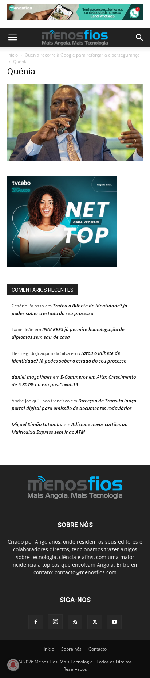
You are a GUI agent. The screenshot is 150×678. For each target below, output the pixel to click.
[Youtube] (114, 622)
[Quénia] (75, 159)
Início (12, 55)
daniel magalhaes (32, 377)
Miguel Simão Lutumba (37, 424)
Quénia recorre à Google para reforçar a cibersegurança (82, 55)
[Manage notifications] (13, 665)
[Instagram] (55, 621)
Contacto (97, 649)
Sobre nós (71, 649)
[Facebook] (35, 622)
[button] (12, 37)
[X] (94, 622)
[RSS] (75, 622)
